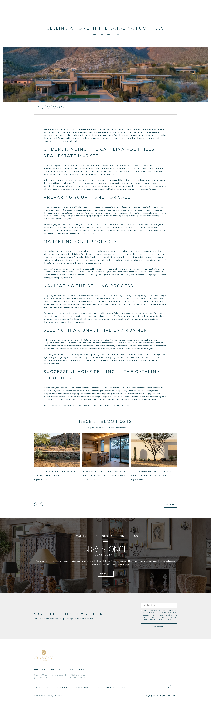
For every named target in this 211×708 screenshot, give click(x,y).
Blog (97, 688)
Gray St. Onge (123, 405)
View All (170, 505)
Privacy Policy (166, 619)
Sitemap (124, 688)
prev (36, 504)
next (42, 504)
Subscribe (158, 626)
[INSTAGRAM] (169, 687)
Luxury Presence (54, 695)
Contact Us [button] (105, 574)
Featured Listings (42, 688)
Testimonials (82, 688)
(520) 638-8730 (41, 678)
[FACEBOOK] (175, 687)
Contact (110, 688)
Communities (63, 688)
